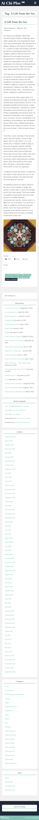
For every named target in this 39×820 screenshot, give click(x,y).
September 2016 (10, 672)
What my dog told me (11, 316)
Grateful (7, 332)
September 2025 (10, 437)
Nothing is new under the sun (14, 383)
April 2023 (8, 481)
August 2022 (9, 501)
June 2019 (8, 578)
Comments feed (10, 786)
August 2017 (9, 631)
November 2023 (10, 461)
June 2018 (8, 599)
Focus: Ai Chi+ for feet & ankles (15, 359)
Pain (6, 723)
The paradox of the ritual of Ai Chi (15, 369)
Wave (4, 817)
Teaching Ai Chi (10, 751)
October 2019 (9, 566)
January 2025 (9, 445)
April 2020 (8, 550)
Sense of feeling (10, 731)
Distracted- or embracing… (13, 351)
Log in (7, 778)
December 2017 (10, 619)
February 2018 (9, 611)
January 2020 (9, 558)
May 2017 (8, 643)
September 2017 (10, 627)
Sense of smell (9, 743)
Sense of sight (9, 739)
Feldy (6, 410)
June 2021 (8, 530)
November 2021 (10, 514)
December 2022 (10, 489)
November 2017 (10, 623)
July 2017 (8, 635)
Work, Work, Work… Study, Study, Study (18, 363)
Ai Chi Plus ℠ (13, 3)
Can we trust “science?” (12, 308)
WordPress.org (9, 790)
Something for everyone (12, 324)
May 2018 (8, 603)
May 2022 (8, 505)
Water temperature (11, 763)
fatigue (7, 702)
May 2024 (8, 453)
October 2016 (9, 668)
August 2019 (9, 574)
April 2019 (8, 582)
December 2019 (10, 562)
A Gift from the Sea (15, 21)
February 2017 (9, 655)
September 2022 (10, 497)
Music (7, 715)
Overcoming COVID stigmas (14, 387)
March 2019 (8, 587)
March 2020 (8, 554)
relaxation (26, 277)
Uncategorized (10, 28)
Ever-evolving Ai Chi (11, 312)
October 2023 (9, 465)
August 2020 (9, 542)
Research (8, 727)
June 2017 (8, 639)
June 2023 (8, 477)
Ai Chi (20, 275)
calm (20, 277)
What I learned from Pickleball (14, 340)
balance (15, 277)
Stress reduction (10, 747)
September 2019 (10, 570)
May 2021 (8, 534)
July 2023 (8, 473)
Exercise (7, 698)
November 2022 (10, 493)
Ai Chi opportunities (11, 355)
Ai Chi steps (9, 690)
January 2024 (9, 457)
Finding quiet (9, 320)
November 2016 (10, 664)
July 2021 (8, 526)
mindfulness (9, 710)
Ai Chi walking (15, 414)
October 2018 (9, 591)
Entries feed (9, 782)
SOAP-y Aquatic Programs (13, 336)
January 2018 (9, 615)
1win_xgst (8, 406)
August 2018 (9, 595)
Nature (7, 719)
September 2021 (10, 518)
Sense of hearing (10, 735)
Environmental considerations (14, 694)
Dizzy (6, 379)
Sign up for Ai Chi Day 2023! (14, 347)
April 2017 (8, 647)
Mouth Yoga (9, 328)
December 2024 (10, 449)
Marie (6, 414)
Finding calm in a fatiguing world (15, 391)
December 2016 (10, 659)
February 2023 (9, 485)
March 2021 (8, 538)
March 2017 (8, 651)
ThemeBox (35, 817)
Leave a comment (11, 279)
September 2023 (10, 469)
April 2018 (8, 607)
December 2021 (10, 510)
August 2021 (9, 522)
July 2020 (8, 546)
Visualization (9, 759)
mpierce (8, 30)
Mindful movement (11, 706)
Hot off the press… (11, 375)
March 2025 (8, 441)
